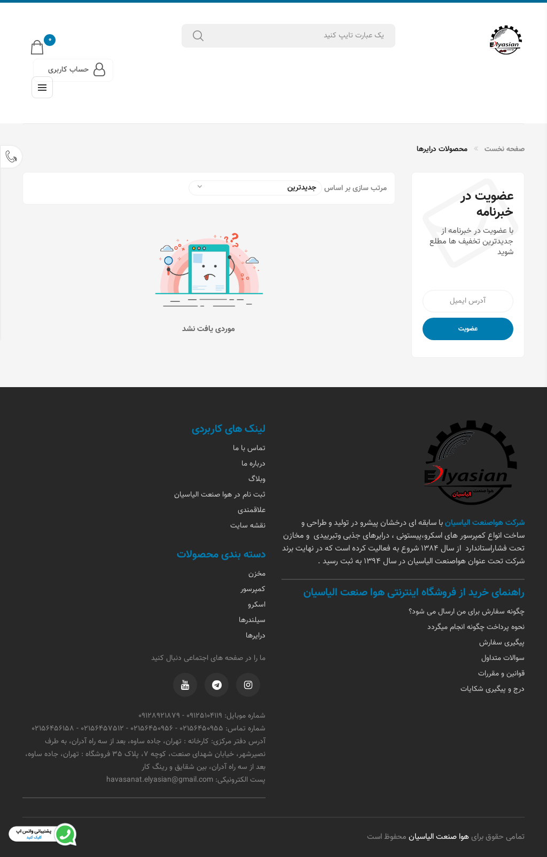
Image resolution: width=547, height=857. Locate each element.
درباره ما (253, 464)
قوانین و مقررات (501, 674)
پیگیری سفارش (502, 643)
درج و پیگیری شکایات (492, 689)
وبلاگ (256, 479)
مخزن (256, 574)
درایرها (255, 636)
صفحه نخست (505, 149)
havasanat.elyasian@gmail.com (159, 780)
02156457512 (102, 729)
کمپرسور (252, 589)
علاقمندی (251, 510)
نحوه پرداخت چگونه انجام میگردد (476, 627)
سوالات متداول (503, 658)
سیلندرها (252, 620)
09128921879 (159, 716)
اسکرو (256, 605)
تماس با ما (249, 448)
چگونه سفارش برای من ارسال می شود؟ (467, 612)
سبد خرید (50, 42)
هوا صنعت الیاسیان (438, 837)
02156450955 (201, 729)
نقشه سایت (247, 526)
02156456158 (53, 729)
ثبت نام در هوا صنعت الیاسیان (219, 495)
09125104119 (204, 716)
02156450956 (151, 729)
